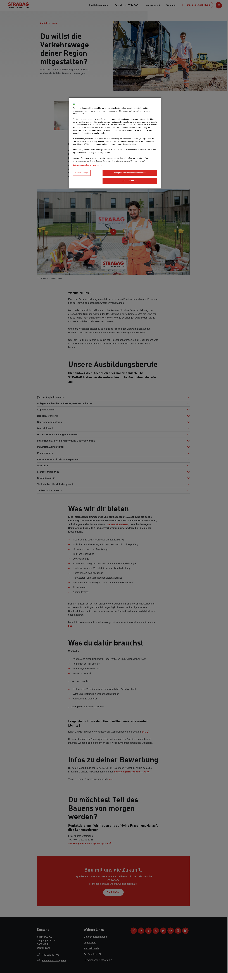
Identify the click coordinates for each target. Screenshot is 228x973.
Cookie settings (81, 173)
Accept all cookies (129, 181)
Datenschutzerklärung (82, 165)
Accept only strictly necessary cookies (130, 173)
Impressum (97, 165)
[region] (115, 143)
